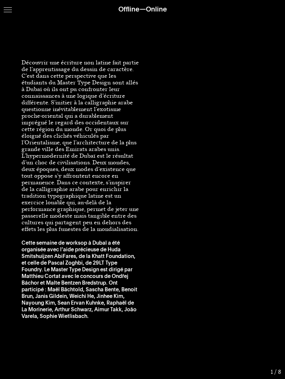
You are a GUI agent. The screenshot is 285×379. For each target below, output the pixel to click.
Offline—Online (142, 9)
